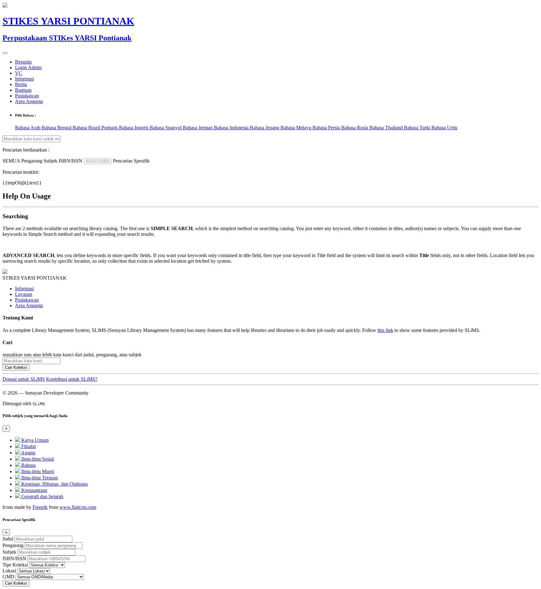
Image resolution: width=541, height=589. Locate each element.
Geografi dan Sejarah (41, 496)
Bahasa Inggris (134, 127)
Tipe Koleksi (15, 564)
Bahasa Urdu (444, 127)
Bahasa (28, 465)
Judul (8, 538)
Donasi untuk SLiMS (24, 379)
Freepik (40, 507)
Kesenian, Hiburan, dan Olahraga (54, 484)
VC (18, 73)
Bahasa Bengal (57, 127)
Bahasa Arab (28, 127)
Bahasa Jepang (265, 127)
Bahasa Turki (417, 127)
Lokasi (9, 570)
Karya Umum (34, 440)
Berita (21, 84)
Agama (27, 452)
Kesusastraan (33, 490)
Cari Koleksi (16, 367)
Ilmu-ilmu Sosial (37, 459)
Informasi (24, 78)
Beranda (23, 62)
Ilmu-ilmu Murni (37, 471)
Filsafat (28, 446)
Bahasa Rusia (355, 127)
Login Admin (28, 67)
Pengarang (13, 545)
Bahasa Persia (326, 127)
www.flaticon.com (77, 507)
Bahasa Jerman (198, 127)
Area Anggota (29, 101)
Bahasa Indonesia (232, 127)
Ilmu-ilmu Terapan (39, 477)
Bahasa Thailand (386, 127)
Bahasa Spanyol (166, 127)
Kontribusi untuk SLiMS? (71, 379)
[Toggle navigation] (5, 53)
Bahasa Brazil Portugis (96, 127)
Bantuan (23, 90)
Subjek (9, 552)
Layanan (23, 294)
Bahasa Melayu (296, 127)
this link (385, 330)
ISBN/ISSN (14, 558)
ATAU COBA (97, 161)
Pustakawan (27, 95)
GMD (8, 576)
